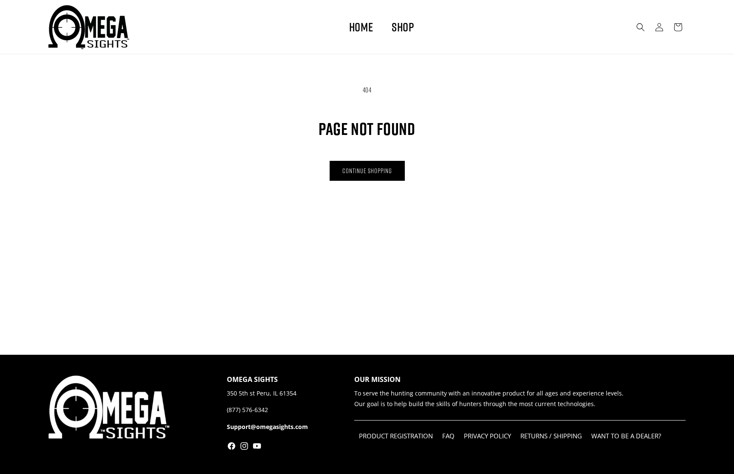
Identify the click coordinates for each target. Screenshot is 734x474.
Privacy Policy (487, 436)
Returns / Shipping (551, 436)
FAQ (448, 436)
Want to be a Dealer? (626, 436)
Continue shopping (367, 170)
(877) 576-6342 (247, 410)
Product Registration (396, 436)
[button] (640, 27)
